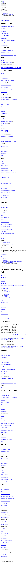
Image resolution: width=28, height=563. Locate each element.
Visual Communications (6, 425)
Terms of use (3, 545)
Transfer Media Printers (6, 35)
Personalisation (4, 92)
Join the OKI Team (5, 195)
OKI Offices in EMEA (5, 192)
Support (5, 260)
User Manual (3, 153)
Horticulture (3, 108)
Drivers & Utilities (4, 146)
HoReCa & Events (5, 104)
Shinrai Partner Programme (6, 508)
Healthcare (3, 111)
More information (4, 254)
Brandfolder (3, 118)
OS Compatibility (4, 165)
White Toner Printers (5, 33)
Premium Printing (4, 123)
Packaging (3, 73)
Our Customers (4, 188)
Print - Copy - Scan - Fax (6, 85)
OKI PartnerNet (4, 197)
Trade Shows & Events (5, 217)
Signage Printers (4, 42)
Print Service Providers (5, 395)
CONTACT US (6, 13)
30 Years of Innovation (5, 186)
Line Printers (3, 31)
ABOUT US (5, 178)
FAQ (2, 161)
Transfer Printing (4, 78)
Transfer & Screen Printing (6, 420)
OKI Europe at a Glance (6, 183)
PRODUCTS (5, 21)
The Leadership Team (5, 494)
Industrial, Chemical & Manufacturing (9, 99)
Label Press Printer (5, 97)
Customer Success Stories (6, 62)
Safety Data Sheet (4, 151)
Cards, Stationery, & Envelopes (7, 80)
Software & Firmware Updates (7, 172)
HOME (5, 258)
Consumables (7, 318)
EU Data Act (3, 155)
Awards (2, 219)
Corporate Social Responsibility (7, 498)
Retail (2, 106)
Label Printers (4, 38)
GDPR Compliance (5, 517)
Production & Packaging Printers (8, 40)
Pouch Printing (4, 82)
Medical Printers (4, 45)
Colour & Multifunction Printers (7, 26)
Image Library (4, 538)
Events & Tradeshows (5, 533)
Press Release (3, 212)
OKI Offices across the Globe (7, 496)
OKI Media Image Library (6, 229)
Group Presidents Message (6, 540)
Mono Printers (4, 28)
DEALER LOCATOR (8, 14)
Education (3, 101)
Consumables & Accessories (7, 50)
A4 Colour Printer (4, 87)
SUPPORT (4, 131)
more (2, 199)
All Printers (3, 60)
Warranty (2, 163)
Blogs (2, 215)
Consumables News (5, 52)
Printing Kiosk (4, 113)
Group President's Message (6, 224)
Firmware (3, 148)
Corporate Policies (4, 512)
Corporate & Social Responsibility (8, 190)
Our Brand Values (4, 205)
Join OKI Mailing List (5, 226)
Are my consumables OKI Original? (8, 55)
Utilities (2, 125)
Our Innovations (4, 207)
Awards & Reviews (5, 535)
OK (1, 256)
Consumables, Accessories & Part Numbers (12, 261)
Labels (2, 75)
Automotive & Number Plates (7, 89)
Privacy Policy (4, 547)
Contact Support (4, 168)
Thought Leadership (5, 222)
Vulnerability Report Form (6, 170)
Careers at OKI (4, 503)
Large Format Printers (8, 262)
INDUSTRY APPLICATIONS (11, 68)
